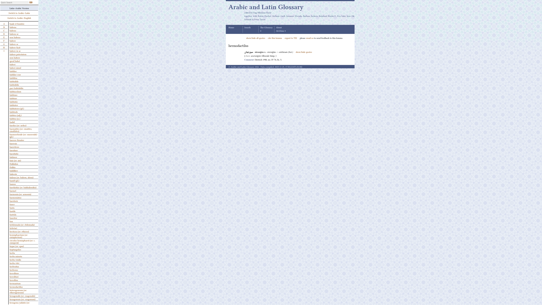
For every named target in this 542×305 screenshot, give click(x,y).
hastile (13, 211)
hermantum (15, 283)
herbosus (14, 269)
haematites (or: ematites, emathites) (21, 129)
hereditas (14, 279)
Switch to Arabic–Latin (19, 12)
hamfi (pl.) (14, 180)
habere (13, 40)
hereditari (14, 276)
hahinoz (13, 156)
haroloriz (14, 200)
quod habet (15, 60)
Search (247, 27)
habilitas (13, 77)
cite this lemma (275, 37)
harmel (13, 190)
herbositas (14, 266)
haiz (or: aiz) (15, 160)
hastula (13, 214)
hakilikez (14, 170)
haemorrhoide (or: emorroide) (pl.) (23, 135)
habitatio (14, 101)
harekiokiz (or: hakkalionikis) (23, 187)
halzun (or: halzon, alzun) (21, 177)
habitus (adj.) (16, 115)
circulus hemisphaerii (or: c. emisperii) (22, 241)
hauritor (13, 217)
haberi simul (15, 67)
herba (12, 252)
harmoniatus (15, 197)
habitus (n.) (15, 118)
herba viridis (15, 259)
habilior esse (15, 74)
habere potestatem (18, 54)
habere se (14, 43)
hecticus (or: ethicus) (19, 231)
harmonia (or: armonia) (20, 194)
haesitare (14, 150)
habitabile (14, 81)
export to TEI (291, 37)
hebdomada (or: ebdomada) (22, 224)
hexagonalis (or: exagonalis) (22, 295)
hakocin (13, 173)
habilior (13, 71)
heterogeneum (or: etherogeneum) (18, 291)
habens (13, 30)
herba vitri (14, 262)
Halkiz (13, 167)
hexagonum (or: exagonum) (22, 299)
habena (13, 27)
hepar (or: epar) (17, 246)
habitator (14, 104)
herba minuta (16, 256)
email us (309, 37)
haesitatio (14, 153)
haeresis (13, 143)
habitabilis (14, 84)
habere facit (15, 47)
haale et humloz (17, 23)
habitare (13, 98)
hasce (12, 204)
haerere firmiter (17, 139)
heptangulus (15, 249)
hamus (13, 183)
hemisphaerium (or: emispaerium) (19, 235)
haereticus (14, 146)
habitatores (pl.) (17, 108)
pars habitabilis (16, 88)
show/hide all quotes (255, 37)
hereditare (14, 273)
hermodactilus (16, 286)
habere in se (15, 50)
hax (11, 221)
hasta (12, 207)
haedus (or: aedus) (18, 125)
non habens (15, 37)
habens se (14, 33)
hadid (12, 121)
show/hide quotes (304, 51)
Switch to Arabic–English (19, 17)
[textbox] (15, 2)
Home (231, 27)
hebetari (13, 227)
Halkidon (14, 163)
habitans (13, 94)
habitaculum (15, 91)
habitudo (14, 111)
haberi (12, 64)
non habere (15, 57)
